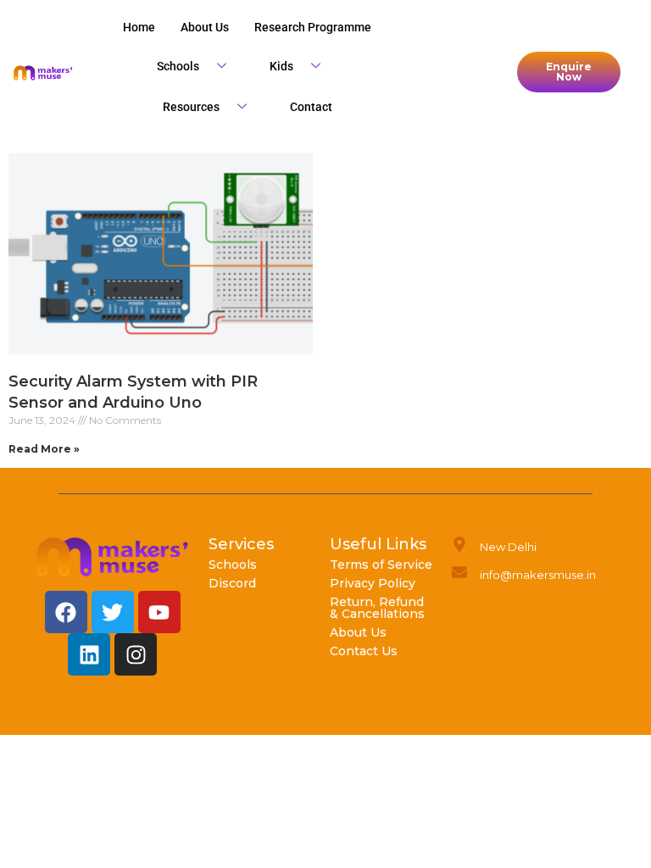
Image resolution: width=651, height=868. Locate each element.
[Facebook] (66, 612)
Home (139, 27)
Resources (191, 107)
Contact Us (364, 651)
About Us (358, 632)
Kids (281, 66)
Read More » (44, 448)
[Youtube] (159, 612)
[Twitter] (113, 612)
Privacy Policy (372, 583)
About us (205, 27)
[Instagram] (135, 654)
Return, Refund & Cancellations (377, 607)
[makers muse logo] (113, 557)
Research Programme (312, 27)
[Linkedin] (89, 654)
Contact (311, 107)
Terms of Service (381, 564)
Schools (178, 66)
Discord (232, 583)
